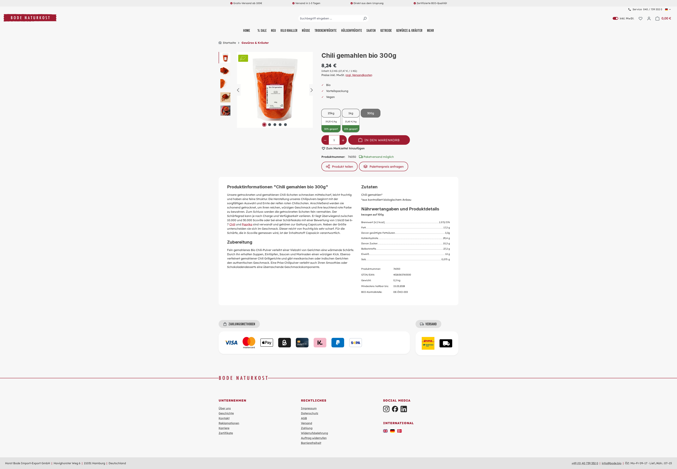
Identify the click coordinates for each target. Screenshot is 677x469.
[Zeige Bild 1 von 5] (264, 124)
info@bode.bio (611, 463)
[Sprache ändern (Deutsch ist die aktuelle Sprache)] (668, 10)
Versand (306, 423)
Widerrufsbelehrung (314, 433)
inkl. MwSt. (623, 18)
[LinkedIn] (404, 409)
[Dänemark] (399, 430)
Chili (232, 224)
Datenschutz (309, 413)
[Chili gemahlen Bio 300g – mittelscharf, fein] (275, 90)
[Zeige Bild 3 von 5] (274, 124)
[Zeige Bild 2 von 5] (269, 124)
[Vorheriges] (238, 89)
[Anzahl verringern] (325, 140)
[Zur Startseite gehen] (30, 18)
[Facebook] (395, 409)
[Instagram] (386, 409)
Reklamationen (229, 423)
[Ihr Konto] (649, 18)
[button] (385, 430)
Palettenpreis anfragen (387, 166)
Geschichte (226, 413)
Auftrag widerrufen (314, 438)
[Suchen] (365, 18)
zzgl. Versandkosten (358, 75)
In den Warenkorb (382, 140)
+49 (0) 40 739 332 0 (585, 463)
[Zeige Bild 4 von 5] (280, 124)
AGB (304, 418)
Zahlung (306, 428)
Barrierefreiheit (311, 443)
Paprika (247, 224)
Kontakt (224, 418)
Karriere (224, 428)
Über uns (225, 408)
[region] (266, 90)
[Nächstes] (311, 89)
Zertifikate (226, 433)
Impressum (309, 408)
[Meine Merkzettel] (640, 18)
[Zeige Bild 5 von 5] (285, 124)
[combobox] (333, 18)
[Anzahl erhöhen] (343, 140)
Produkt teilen (342, 166)
